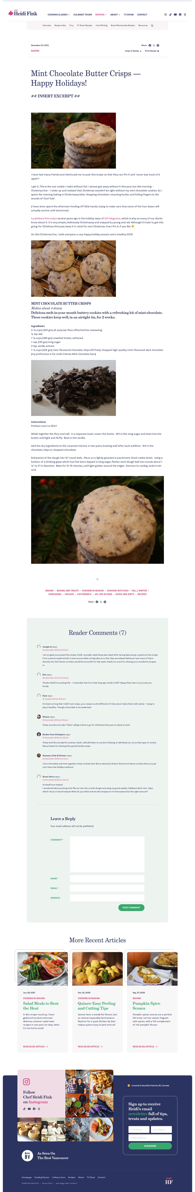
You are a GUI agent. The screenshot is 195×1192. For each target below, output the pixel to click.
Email (55, 888)
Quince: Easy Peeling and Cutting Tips (97, 1006)
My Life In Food (103, 594)
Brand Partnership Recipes (123, 25)
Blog (71, 25)
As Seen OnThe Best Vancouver (53, 1155)
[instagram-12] (77, 1106)
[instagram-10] (101, 1106)
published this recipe (45, 218)
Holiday (69, 594)
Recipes (99, 14)
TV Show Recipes (84, 25)
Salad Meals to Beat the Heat (41, 1006)
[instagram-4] (53, 1129)
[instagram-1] (77, 1082)
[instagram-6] (77, 1129)
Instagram (38, 1101)
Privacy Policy (47, 1183)
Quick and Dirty (124, 594)
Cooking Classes (58, 14)
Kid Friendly (84, 594)
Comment (57, 839)
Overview (47, 25)
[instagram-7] (29, 1129)
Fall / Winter (139, 590)
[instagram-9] (101, 1129)
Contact (142, 14)
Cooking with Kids (117, 590)
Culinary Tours (83, 14)
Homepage (27, 1177)
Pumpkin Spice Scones (146, 1006)
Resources (143, 25)
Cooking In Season (93, 590)
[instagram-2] (101, 1082)
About (114, 14)
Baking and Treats (68, 590)
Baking (35, 50)
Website (55, 898)
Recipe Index (60, 25)
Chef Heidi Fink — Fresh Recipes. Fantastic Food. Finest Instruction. (23, 12)
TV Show (129, 14)
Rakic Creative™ (71, 1183)
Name (54, 878)
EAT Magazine (112, 218)
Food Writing (101, 25)
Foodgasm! (55, 594)
